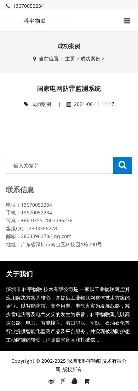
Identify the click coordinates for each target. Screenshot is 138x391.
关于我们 (19, 273)
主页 (70, 58)
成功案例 (90, 58)
